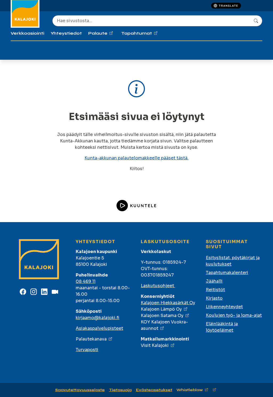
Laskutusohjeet (158, 285)
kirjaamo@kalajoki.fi (97, 317)
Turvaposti (87, 349)
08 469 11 (85, 281)
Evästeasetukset (154, 390)
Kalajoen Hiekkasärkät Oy (168, 303)
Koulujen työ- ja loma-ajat (234, 315)
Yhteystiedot (66, 33)
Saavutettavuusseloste (80, 390)
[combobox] (157, 20)
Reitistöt (215, 289)
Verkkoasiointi (27, 33)
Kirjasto (214, 298)
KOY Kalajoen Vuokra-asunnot (164, 325)
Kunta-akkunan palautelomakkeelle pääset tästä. (136, 158)
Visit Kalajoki (155, 345)
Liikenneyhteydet (224, 307)
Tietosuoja (120, 390)
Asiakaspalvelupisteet (99, 328)
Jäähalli (214, 281)
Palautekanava (91, 339)
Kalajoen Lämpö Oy (161, 309)
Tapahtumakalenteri (227, 272)
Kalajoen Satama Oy (162, 315)
